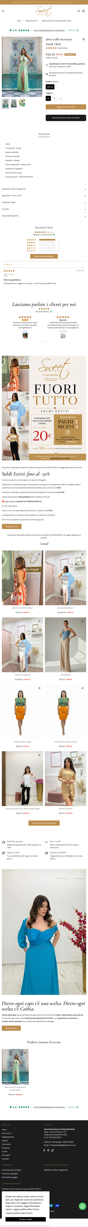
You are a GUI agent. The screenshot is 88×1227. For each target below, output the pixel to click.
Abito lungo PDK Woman (22, 608)
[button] (51, 48)
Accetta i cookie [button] (25, 1219)
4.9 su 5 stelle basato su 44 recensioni (49, 30)
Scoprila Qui (11, 1028)
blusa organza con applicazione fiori (22, 809)
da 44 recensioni (42, 311)
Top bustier (65, 675)
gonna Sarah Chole (22, 742)
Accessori (6, 1148)
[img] (9, 271)
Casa (19, 20)
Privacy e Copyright (10, 1173)
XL (61, 98)
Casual (5, 1140)
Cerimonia (6, 1144)
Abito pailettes (65, 809)
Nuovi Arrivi (6, 1133)
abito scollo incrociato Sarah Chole (15, 1088)
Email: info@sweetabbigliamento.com (60, 1145)
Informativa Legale (9, 1177)
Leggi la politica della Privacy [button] (19, 1213)
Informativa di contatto (11, 1170)
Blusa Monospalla (65, 608)
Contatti (5, 1159)
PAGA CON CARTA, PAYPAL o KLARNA (66, 118)
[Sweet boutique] (44, 11)
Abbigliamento (31, 20)
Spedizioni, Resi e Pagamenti (56, 1170)
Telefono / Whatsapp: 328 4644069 (58, 1142)
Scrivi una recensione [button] (44, 256)
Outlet (4, 1151)
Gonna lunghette (22, 675)
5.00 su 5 (50, 232)
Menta (50, 86)
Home (4, 1129)
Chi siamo (6, 1155)
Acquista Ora (12, 526)
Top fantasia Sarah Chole (65, 742)
